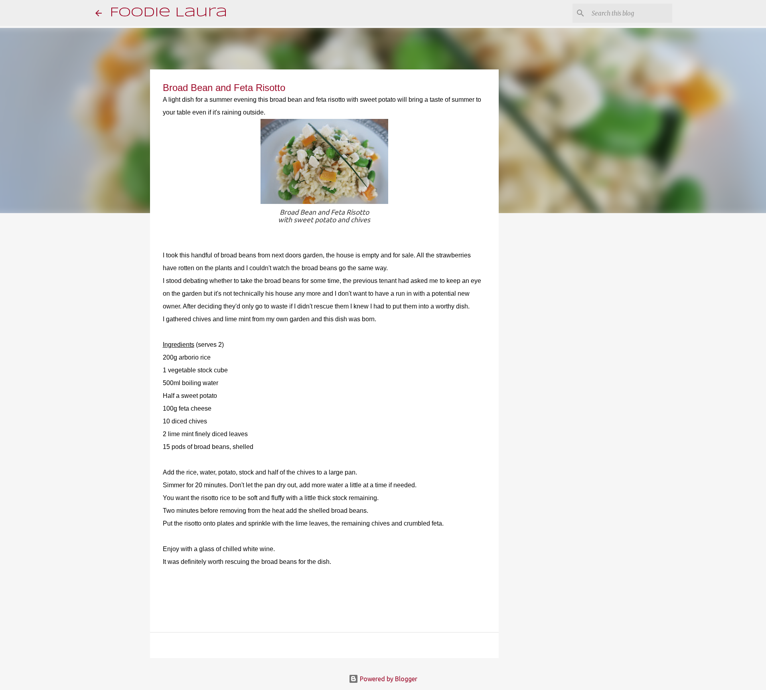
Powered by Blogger (387, 678)
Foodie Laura (168, 13)
